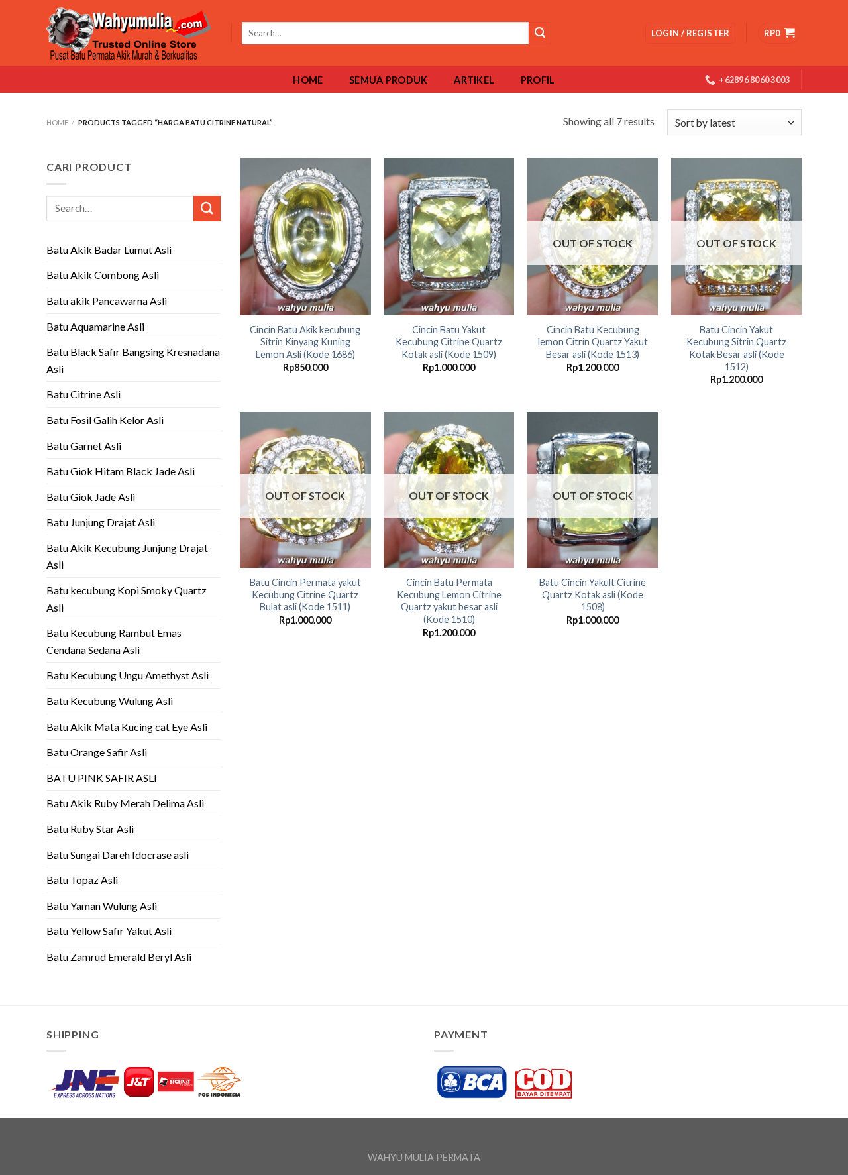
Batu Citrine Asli (83, 394)
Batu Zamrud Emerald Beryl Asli (118, 956)
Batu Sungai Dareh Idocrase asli (117, 854)
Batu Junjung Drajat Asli (100, 522)
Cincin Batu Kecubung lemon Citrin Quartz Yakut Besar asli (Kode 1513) (593, 342)
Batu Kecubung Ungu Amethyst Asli (127, 675)
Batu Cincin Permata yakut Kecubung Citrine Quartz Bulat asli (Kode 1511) (305, 594)
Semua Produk (388, 80)
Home (308, 80)
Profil (538, 80)
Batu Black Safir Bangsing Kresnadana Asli (133, 360)
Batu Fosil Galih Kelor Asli (105, 420)
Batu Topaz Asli (82, 879)
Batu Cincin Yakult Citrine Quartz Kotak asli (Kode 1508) (592, 594)
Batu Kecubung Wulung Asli (109, 701)
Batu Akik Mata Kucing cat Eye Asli (126, 726)
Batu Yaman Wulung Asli (101, 905)
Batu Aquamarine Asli (95, 326)
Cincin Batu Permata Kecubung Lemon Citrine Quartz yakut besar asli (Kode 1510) (449, 601)
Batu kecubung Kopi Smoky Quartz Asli (126, 599)
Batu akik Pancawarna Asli (106, 300)
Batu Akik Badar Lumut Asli (109, 249)
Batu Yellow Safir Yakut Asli (109, 930)
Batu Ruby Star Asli (90, 828)
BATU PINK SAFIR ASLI (102, 777)
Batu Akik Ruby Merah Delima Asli (125, 803)
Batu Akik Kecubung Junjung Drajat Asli (127, 556)
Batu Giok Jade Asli (90, 496)
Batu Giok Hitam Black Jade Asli (120, 471)
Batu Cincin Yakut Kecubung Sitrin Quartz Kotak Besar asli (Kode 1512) (736, 348)
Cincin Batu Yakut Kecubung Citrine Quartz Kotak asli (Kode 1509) (449, 342)
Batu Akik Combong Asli (102, 274)
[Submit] (206, 208)
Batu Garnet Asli (83, 445)
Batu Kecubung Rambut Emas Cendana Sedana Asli (114, 641)
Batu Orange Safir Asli (96, 752)
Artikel (474, 80)
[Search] (540, 33)
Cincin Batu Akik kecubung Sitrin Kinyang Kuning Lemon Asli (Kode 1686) (305, 342)
